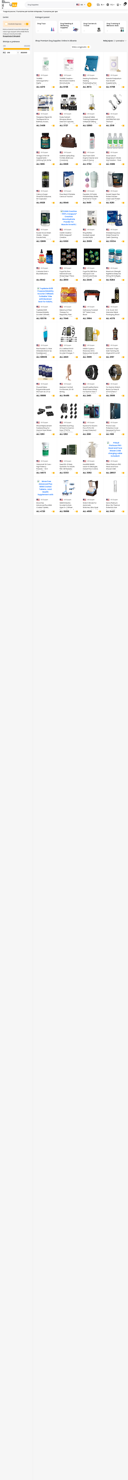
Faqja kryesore (9, 11)
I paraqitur (119, 40)
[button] (100, 4)
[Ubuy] (13, 4)
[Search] (89, 5)
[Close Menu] (3, 5)
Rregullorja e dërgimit (11, 36)
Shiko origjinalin (79, 47)
